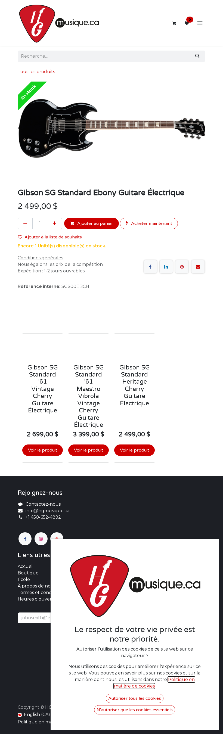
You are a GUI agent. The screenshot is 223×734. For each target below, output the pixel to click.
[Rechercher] (197, 56)
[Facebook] (150, 266)
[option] (111, 385)
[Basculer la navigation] (199, 23)
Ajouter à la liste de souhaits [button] (53, 237)
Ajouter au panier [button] (94, 223)
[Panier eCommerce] (173, 23)
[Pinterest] (181, 266)
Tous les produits (36, 71)
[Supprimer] (25, 223)
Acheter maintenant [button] (151, 223)
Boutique (28, 573)
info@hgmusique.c (46, 510)
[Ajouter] (54, 223)
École (24, 579)
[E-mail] (198, 266)
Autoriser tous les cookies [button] (134, 698)
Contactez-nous (43, 504)
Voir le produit (42, 450)
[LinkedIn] (166, 266)
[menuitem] (34, 715)
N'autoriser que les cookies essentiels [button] (135, 710)
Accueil (26, 566)
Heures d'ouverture (39, 599)
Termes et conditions (40, 592)
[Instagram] (41, 538)
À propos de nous (37, 586)
